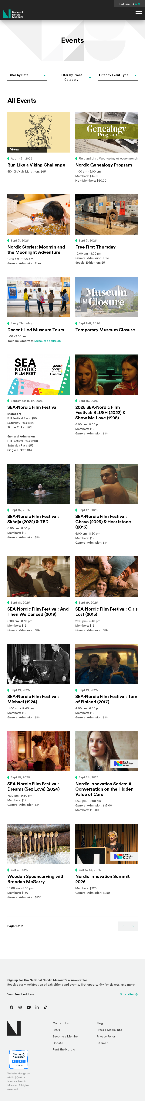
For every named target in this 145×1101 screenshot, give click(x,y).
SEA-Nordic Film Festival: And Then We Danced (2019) (38, 612)
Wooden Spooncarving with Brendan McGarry (36, 879)
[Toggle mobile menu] (139, 13)
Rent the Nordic (64, 1049)
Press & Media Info (109, 1029)
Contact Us (61, 1023)
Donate (58, 1043)
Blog (100, 1023)
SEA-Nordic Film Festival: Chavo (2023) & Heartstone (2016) (103, 521)
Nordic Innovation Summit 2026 (102, 879)
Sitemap (102, 1043)
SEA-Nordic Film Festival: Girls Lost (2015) (106, 612)
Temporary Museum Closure (105, 330)
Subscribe (126, 994)
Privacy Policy (106, 1036)
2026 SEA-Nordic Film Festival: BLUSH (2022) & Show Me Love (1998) (100, 412)
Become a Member (66, 1036)
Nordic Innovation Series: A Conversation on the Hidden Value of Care (104, 789)
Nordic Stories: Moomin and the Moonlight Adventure (36, 250)
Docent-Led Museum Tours (35, 330)
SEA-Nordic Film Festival (32, 407)
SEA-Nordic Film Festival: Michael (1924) (33, 699)
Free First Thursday (95, 247)
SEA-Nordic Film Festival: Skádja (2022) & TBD (33, 519)
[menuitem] (73, 1024)
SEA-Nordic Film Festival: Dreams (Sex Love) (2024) (33, 787)
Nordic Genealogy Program (103, 165)
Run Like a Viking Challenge (36, 165)
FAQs (56, 1029)
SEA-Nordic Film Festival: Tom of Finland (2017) (106, 699)
